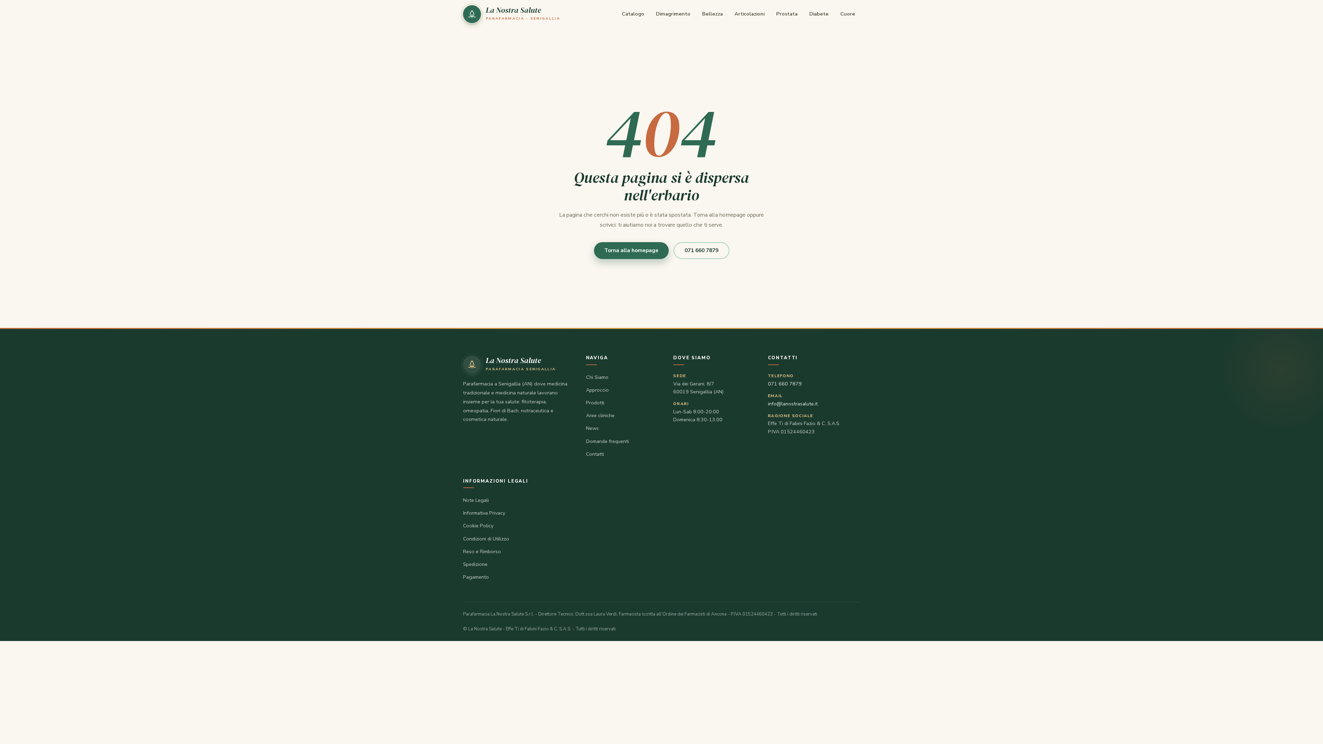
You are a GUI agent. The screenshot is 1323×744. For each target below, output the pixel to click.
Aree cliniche (600, 415)
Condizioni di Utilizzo (486, 538)
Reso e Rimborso (482, 551)
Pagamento (476, 577)
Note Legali (476, 500)
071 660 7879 (701, 250)
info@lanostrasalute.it (793, 403)
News (592, 428)
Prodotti (595, 402)
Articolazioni (750, 13)
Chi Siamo (597, 377)
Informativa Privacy (484, 512)
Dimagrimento (673, 13)
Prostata (787, 13)
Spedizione (475, 564)
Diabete (819, 13)
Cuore (847, 13)
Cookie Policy (478, 525)
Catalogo (633, 13)
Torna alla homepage (631, 250)
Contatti (595, 454)
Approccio (597, 389)
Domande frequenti (607, 441)
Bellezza (712, 13)
